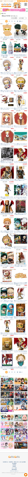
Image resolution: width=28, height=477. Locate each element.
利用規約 (14, 466)
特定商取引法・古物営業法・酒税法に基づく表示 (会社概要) (14, 461)
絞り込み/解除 (14, 18)
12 (17, 21)
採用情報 (14, 464)
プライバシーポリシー (14, 471)
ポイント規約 (14, 468)
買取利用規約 (14, 469)
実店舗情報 (14, 463)
